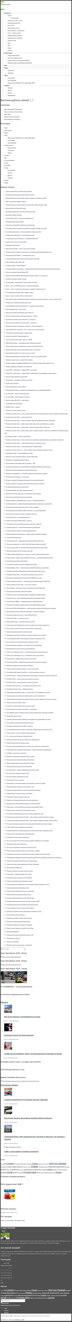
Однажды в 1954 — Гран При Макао (15, 265)
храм (49, 1172)
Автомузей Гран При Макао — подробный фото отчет (20, 255)
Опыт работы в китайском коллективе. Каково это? (20, 722)
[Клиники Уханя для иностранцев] (8, 1031)
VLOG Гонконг (15, 18)
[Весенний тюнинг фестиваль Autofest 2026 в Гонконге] (8, 1113)
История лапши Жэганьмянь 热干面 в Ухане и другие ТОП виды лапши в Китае (28, 746)
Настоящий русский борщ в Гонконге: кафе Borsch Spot (20, 211)
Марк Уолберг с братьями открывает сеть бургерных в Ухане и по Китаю (26, 783)
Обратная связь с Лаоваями (11, 116)
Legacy (11, 1163)
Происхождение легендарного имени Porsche (19, 894)
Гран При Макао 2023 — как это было (16, 309)
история (4, 1172)
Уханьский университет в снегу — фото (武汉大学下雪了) (22, 615)
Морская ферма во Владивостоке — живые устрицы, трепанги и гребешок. (27, 534)
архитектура (28, 1169)
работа (39, 1172)
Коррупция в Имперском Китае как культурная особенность (22, 800)
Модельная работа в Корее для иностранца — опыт (20, 786)
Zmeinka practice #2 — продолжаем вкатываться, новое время (23, 527)
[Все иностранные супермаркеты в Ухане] (8, 1012)
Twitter (5, 1308)
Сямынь (12, 1220)
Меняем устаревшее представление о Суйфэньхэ (20, 665)
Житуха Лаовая (8, 53)
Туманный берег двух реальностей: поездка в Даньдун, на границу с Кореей (26, 198)
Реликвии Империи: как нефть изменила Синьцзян (19, 490)
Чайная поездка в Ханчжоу (15, 35)
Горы (43, 1164)
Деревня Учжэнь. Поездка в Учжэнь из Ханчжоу (19, 793)
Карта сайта (7, 114)
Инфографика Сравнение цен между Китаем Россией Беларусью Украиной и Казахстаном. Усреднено (34, 857)
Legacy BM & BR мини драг (14, 537)
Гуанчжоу (6, 155)
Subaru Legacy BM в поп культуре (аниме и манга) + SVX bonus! (23, 349)
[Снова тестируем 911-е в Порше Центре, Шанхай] (8, 1095)
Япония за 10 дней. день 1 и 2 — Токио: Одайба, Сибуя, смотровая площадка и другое (29, 450)
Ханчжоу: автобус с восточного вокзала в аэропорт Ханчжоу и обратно (25, 483)
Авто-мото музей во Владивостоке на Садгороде (19, 497)
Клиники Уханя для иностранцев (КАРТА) (19, 60)
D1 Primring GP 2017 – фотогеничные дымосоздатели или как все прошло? (27, 662)
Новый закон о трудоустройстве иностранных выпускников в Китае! (25, 807)
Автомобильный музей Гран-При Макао (17, 561)
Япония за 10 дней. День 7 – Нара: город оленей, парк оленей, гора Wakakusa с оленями (30, 423)
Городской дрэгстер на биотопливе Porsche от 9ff (20, 935)
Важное (6, 132)
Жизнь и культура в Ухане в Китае (13, 111)
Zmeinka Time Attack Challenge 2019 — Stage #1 (19, 520)
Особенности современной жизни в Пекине (17, 460)
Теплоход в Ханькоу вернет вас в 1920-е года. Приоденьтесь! (23, 739)
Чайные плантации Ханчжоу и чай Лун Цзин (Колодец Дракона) (24, 790)
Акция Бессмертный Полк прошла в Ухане (18, 743)
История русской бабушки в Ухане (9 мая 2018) (19, 591)
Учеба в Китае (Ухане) (13, 55)
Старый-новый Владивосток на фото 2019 (17, 487)
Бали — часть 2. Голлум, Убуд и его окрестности (19, 295)
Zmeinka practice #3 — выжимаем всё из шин (18, 517)
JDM (5, 1164)
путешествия (29, 1172)
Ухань (34, 1166)
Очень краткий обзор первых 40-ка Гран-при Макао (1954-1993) (22, 258)
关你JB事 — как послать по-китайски (16, 753)
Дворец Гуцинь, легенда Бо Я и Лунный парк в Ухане (21, 810)
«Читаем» (6, 85)
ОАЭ (9, 45)
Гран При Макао (12, 80)
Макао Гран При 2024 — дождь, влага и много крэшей (20, 248)
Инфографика (11, 95)
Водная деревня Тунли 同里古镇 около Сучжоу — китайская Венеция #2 (25, 500)
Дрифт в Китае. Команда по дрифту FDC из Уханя (20, 928)
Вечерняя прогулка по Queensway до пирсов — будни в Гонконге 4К (24, 326)
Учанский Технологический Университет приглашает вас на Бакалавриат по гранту (29, 719)
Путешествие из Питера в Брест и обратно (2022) (19, 333)
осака (18, 1172)
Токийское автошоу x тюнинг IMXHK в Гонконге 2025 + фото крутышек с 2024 (26, 204)
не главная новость (9, 160)
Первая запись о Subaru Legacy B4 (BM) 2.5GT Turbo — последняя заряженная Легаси (30, 557)
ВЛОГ (5, 65)
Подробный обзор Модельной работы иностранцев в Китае (22, 904)
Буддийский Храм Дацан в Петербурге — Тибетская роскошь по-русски (26, 672)
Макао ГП (20, 1167)
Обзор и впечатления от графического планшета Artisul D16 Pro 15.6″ (24, 346)
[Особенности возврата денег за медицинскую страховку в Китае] (8, 1049)
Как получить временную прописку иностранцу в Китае (21, 847)
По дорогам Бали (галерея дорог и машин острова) (19, 292)
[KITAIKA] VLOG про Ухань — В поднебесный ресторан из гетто (24, 685)
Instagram (6, 1312)
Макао (9, 48)
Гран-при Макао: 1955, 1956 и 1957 (15, 262)
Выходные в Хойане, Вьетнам (14, 215)
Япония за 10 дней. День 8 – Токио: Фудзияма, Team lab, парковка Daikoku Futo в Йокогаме (30, 420)
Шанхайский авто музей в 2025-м (15, 221)
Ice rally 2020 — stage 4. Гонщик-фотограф (17, 393)
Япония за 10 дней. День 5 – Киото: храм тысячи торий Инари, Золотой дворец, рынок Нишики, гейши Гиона (35, 439)
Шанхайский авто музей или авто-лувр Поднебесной (21, 648)
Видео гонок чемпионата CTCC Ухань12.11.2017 (19, 631)
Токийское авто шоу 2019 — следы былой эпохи (19, 417)
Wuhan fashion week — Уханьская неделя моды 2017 (21, 621)
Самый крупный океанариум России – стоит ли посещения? (23, 668)
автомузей (8, 1169)
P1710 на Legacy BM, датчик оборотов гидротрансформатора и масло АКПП (27, 547)
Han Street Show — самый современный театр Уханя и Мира (23, 770)
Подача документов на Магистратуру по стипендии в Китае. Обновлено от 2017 (28, 884)
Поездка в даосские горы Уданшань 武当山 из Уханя (21, 756)
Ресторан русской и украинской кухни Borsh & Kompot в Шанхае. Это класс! (26, 228)
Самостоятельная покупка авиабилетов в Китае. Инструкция (23, 864)
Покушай (10, 88)
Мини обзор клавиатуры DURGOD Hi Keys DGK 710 (20, 312)
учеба (46, 1172)
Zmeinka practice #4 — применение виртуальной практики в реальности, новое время (29, 503)
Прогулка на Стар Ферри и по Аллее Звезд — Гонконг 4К (21, 322)
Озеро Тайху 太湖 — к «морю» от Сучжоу (18, 618)
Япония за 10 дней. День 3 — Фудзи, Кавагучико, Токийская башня (24, 446)
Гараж (5, 75)
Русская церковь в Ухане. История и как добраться (20, 908)
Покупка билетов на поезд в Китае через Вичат (19, 766)
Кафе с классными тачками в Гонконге (16, 201)
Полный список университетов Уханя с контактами (20, 891)
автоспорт (15, 1169)
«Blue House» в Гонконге (13, 938)
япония (58, 1172)
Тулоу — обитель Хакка (14, 33)
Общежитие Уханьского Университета (17, 844)
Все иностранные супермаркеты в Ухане (17, 776)
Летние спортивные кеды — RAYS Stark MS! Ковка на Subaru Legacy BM (26, 544)
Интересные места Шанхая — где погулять (17, 476)
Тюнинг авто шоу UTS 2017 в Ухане (16, 702)
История (10, 92)
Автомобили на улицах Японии (14, 403)
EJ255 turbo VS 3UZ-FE (12, 383)
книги (5, 157)
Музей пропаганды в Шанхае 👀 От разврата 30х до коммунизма (24, 645)
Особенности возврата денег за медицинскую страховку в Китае (24, 911)
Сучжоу (6, 162)
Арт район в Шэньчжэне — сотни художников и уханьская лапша (23, 231)
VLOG (5, 127)
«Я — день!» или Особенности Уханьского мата (19, 736)
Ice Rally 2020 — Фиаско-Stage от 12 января (18, 396)
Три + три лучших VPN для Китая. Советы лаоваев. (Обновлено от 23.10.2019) (28, 840)
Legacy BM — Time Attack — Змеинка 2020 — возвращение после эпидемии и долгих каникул (31, 373)
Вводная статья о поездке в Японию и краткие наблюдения (22, 456)
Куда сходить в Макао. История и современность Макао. (22, 564)
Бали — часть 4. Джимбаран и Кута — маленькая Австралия (22, 285)
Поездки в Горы (12, 40)
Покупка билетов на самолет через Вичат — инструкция (22, 709)
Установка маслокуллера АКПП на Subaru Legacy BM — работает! (24, 524)
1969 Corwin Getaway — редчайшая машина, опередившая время (23, 343)
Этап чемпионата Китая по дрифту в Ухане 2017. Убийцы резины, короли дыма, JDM (29, 729)
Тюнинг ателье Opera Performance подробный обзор (20, 834)
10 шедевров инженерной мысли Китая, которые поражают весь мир (25, 813)
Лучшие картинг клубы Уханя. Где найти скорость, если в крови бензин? (26, 695)
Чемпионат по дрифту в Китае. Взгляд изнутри (19, 918)
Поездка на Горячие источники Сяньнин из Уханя (20, 871)
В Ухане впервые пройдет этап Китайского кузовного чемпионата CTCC (26, 638)
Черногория (7, 165)
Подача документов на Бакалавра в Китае (18, 887)
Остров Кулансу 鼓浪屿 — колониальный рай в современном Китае (25, 601)
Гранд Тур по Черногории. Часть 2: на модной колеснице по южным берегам (27, 652)
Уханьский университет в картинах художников (19, 924)
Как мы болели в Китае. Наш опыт (16, 914)
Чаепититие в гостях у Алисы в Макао (16, 242)
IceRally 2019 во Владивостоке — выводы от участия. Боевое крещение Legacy (28, 554)
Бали (9, 43)
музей (15, 1172)
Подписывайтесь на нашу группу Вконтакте (10, 1305)
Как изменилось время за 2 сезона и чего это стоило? (20, 353)
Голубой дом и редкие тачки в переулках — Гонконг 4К (20, 319)
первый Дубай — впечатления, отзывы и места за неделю (21, 282)
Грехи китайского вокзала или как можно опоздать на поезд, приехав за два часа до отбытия (32, 699)
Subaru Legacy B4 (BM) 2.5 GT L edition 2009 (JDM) (21, 83)
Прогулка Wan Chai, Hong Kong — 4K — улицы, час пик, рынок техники (25, 329)
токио (42, 1172)
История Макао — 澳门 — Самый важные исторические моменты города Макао (28, 567)
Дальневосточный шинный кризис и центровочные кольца (21, 470)
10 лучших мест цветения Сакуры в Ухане (18, 773)
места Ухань (11, 25)
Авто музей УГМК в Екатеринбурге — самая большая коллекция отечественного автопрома (31, 608)
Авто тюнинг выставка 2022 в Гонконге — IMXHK (19, 339)
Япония (6, 182)
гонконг (50, 1169)
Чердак (6, 68)
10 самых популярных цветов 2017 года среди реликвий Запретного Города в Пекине (29, 823)
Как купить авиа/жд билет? (15, 58)
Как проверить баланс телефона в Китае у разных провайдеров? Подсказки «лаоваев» (30, 712)
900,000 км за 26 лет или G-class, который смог (19, 945)
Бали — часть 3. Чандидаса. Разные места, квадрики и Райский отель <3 (26, 289)
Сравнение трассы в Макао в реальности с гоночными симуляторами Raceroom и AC (29, 252)
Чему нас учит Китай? (13, 941)
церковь (53, 1172)
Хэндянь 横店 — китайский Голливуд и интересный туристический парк (26, 588)
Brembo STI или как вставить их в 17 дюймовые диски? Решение (23, 493)
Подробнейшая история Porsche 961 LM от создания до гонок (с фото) (25, 306)
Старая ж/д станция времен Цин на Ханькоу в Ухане (21, 706)
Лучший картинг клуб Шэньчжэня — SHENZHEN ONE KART (22, 238)
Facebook (6, 1310)
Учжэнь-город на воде (13, 28)
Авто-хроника (11, 78)
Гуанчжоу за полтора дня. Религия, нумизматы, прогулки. (21, 514)
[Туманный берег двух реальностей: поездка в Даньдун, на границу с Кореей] (8, 1132)
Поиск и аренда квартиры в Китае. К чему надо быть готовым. (23, 850)
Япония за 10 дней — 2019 (15, 20)
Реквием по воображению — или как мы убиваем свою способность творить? (27, 473)
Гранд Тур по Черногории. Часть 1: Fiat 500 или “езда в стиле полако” (25, 655)
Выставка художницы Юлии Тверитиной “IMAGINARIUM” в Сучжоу (24, 578)
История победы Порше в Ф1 (14, 867)
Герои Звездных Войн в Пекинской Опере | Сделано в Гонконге (23, 803)
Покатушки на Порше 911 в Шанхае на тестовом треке (20, 225)
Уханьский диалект (43, 1167)
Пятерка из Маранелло (13, 931)
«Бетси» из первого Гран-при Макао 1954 (17, 272)
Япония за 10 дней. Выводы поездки (16, 410)
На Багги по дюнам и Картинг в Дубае (16, 279)
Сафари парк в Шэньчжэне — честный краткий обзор (20, 235)
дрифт (55, 1169)
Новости (10, 90)
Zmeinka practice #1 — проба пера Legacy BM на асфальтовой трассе (25, 541)
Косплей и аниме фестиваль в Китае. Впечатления (20, 898)
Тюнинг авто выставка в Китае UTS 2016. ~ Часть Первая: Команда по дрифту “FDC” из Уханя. (32, 820)
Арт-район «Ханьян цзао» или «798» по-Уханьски (20, 726)
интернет (65, 1169)
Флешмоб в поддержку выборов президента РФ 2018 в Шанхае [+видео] (26, 604)
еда (61, 1169)
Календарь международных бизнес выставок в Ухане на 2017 (23, 901)
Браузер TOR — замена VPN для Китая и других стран (21, 658)
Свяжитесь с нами (19, 1319)
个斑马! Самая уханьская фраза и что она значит (20, 827)
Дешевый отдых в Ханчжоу (15, 38)
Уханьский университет (56, 1167)
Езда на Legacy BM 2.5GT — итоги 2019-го (17, 400)
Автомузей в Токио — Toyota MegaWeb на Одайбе (19, 453)
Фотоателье (11, 70)
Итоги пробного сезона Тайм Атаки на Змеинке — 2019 (20, 463)
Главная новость (8, 145)
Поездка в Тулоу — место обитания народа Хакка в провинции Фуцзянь (26, 598)
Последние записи (9, 1085)
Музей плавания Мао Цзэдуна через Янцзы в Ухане (20, 763)
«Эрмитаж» (11, 73)
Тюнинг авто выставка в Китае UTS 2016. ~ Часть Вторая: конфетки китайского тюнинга (30, 817)
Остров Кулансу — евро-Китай (16, 30)
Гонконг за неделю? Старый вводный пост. (17, 336)
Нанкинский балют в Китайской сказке (16, 208)
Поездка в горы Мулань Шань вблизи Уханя (18, 921)
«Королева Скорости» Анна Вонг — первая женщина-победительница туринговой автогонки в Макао (33, 269)
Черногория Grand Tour (14, 23)
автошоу (21, 1169)
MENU (2, 2)
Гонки (39, 1164)
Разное (10, 50)
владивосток (36, 1169)
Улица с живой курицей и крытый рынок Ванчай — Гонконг (21, 316)
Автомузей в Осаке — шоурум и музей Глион (18, 436)
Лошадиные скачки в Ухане (14, 716)
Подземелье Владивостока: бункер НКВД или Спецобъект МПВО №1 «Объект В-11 (28, 466)
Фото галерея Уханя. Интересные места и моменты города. (22, 642)
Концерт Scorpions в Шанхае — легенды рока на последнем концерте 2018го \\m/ (28, 581)
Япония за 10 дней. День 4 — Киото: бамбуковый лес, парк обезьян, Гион (25, 443)
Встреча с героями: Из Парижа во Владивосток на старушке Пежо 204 (25, 480)
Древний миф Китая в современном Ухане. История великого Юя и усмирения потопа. (30, 830)
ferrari (2, 1163)
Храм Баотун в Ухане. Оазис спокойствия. (18, 837)
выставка (43, 1169)
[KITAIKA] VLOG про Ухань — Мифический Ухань (20, 689)
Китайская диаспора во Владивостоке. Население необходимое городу (26, 571)
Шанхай (6, 180)
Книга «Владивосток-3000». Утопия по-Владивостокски (21, 530)
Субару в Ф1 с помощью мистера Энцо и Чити (18, 302)
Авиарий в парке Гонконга (13, 245)
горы (15, 1220)
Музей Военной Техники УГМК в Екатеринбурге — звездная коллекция (26, 611)
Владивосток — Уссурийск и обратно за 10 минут (19, 380)
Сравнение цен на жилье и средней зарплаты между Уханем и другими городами (28, 854)
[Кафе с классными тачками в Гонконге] (12, 1147)
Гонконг (10, 15)
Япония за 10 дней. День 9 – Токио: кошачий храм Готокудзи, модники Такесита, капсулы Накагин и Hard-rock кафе (37, 413)
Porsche (17, 1164)
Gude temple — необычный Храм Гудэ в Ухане (19, 874)
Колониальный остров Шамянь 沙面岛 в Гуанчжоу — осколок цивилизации (26, 510)
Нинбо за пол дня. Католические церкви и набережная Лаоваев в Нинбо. (26, 594)
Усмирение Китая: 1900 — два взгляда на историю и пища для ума (25, 574)
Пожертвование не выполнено (12, 119)
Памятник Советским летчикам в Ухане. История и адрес (22, 860)
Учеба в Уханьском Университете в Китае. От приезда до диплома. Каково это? (28, 625)
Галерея (29, 1164)
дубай (58, 1169)
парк (21, 1172)
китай (9, 1172)
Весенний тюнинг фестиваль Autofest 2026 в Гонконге (20, 194)
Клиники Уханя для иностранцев (15, 780)
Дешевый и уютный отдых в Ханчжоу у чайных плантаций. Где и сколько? (26, 635)
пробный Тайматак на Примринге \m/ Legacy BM (19, 366)
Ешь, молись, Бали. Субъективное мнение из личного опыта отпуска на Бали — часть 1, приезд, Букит (34, 299)
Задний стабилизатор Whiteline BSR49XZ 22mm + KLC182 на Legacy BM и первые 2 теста (30, 363)
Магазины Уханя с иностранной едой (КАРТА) (20, 63)
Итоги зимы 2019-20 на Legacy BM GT (16, 386)
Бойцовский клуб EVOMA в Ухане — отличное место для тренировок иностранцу (28, 692)
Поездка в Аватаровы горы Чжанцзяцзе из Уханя (20, 881)
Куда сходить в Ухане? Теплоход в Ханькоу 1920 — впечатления (24, 628)
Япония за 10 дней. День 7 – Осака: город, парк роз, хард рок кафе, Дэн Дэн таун (28, 427)
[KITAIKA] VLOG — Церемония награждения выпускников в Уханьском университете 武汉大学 (32, 675)
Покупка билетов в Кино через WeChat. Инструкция (20, 759)
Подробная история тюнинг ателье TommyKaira (19, 877)
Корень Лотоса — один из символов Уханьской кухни (21, 733)
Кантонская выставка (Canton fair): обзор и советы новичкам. (22, 507)
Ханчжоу (67, 1167)
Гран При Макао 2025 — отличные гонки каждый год (19, 218)
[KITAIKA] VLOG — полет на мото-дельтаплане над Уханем (23, 679)
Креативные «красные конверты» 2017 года (18, 797)
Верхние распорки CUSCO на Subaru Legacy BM (19, 551)
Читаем (6, 167)
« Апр (2, 1282)
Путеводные (7, 13)
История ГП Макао (6, 1167)
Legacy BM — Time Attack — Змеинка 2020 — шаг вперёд (21, 370)
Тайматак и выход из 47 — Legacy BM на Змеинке (19, 359)
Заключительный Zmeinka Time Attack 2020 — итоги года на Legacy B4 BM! (26, 356)
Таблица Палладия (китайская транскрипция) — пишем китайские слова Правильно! (29, 749)
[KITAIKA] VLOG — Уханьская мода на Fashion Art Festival (22, 682)
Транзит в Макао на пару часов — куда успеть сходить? (22, 584)
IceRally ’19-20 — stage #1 (13, 407)
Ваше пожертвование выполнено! (13, 109)
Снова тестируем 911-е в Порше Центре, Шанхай (19, 191)
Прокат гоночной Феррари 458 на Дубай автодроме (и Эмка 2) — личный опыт (27, 275)
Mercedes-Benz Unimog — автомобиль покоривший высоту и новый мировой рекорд (28, 390)
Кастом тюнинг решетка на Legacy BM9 (16, 376)
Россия (25, 1166)
